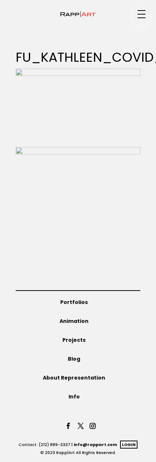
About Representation (74, 377)
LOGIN (129, 444)
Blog (74, 358)
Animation (74, 321)
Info (74, 396)
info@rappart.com (95, 444)
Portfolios (74, 302)
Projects (74, 340)
